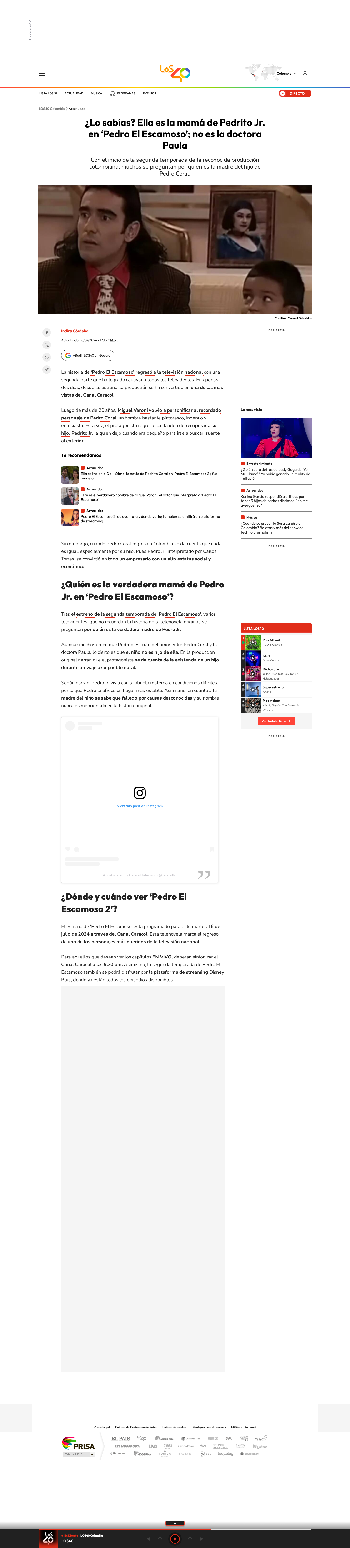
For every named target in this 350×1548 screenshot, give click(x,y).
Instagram (165, 1395)
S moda (205, 1452)
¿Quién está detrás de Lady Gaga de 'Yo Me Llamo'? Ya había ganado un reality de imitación (275, 474)
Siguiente (202, 1539)
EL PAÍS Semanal (221, 1445)
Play (175, 1539)
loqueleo (226, 1452)
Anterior (148, 1539)
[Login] (305, 73)
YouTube (175, 1395)
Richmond (117, 1452)
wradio (167, 1445)
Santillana (166, 1439)
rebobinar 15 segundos (160, 1539)
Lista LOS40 (48, 93)
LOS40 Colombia (175, 73)
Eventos (149, 93)
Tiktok (156, 1395)
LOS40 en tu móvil (243, 1427)
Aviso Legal (102, 1427)
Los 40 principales (143, 1439)
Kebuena (255, 1445)
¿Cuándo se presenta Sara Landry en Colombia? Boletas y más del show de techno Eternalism (272, 527)
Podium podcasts (164, 1452)
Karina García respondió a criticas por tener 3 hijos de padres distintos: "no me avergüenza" (274, 501)
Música (96, 93)
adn (242, 1439)
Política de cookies (174, 1427)
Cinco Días (185, 1445)
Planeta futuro (238, 1445)
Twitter (46, 345)
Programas (126, 93)
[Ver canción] (253, 642)
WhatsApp (46, 357)
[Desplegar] (175, 1523)
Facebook (46, 332)
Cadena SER (211, 1439)
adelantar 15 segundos (190, 1539)
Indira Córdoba (75, 330)
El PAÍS (120, 1439)
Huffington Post (127, 1445)
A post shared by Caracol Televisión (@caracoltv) (140, 875)
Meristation (249, 1452)
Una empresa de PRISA (78, 1443)
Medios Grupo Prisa (78, 1454)
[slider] (175, 1529)
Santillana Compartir (191, 1439)
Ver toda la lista (273, 721)
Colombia (284, 73)
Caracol (259, 1439)
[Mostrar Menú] (44, 73)
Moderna (141, 1452)
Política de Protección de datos (136, 1427)
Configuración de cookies (209, 1427)
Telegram (46, 369)
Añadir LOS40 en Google (91, 355)
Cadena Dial (203, 1445)
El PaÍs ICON (185, 1452)
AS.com (226, 1439)
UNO (153, 1445)
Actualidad (74, 93)
